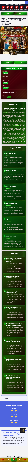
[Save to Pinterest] (14, 457)
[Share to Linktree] (10, 457)
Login (7, 13)
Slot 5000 (5, 112)
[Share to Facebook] (7, 457)
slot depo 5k (16, 125)
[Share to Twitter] (3, 457)
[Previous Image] (1, 39)
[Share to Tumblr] (21, 457)
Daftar (21, 13)
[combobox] (12, 2)
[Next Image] (27, 39)
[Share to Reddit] (18, 457)
